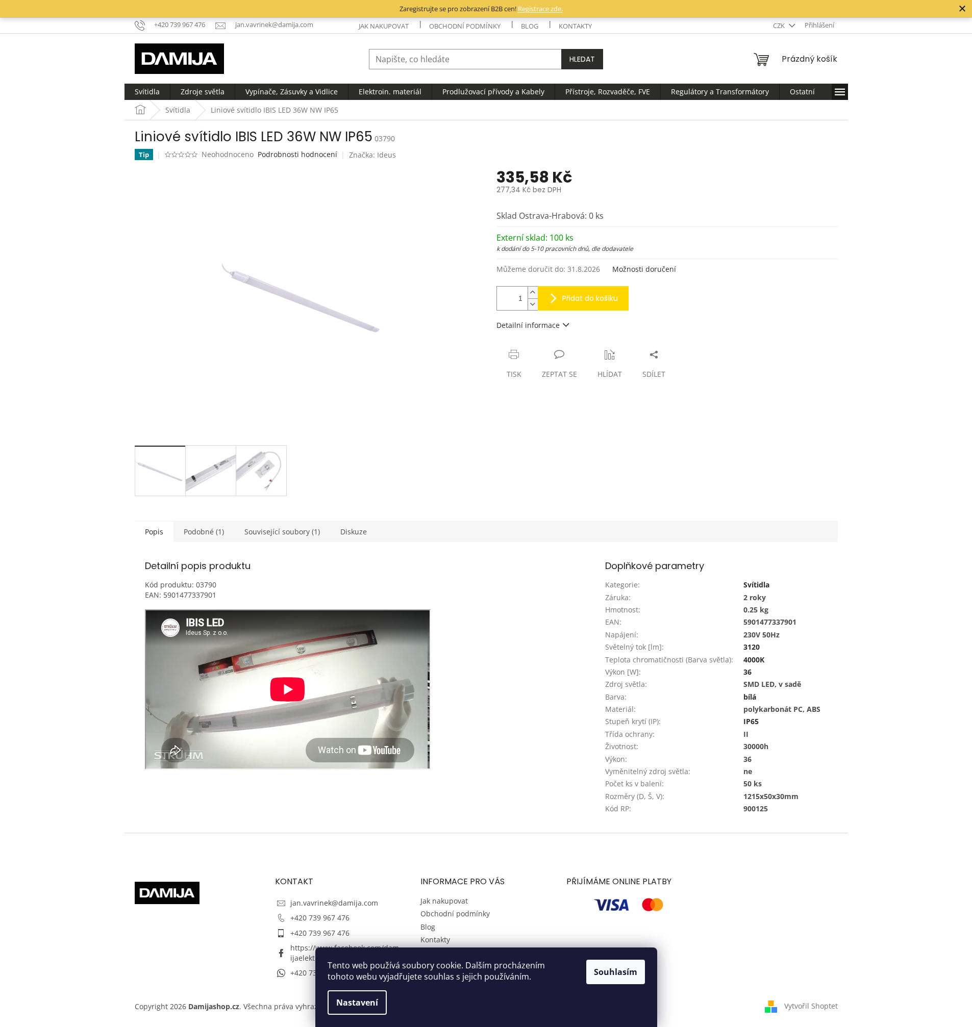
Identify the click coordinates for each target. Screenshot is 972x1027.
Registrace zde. (540, 8)
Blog (529, 26)
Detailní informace (528, 325)
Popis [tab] (154, 531)
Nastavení (357, 1002)
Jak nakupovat (384, 26)
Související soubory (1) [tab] (282, 531)
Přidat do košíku (590, 298)
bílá (749, 697)
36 (747, 672)
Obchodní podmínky (465, 26)
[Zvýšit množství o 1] (533, 292)
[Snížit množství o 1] (533, 304)
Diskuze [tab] (353, 531)
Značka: (372, 155)
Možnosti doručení (644, 269)
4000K (753, 659)
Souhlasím (615, 972)
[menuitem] (147, 92)
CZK (779, 25)
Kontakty (575, 26)
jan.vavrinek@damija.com (334, 903)
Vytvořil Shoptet (811, 1006)
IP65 (751, 721)
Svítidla (756, 584)
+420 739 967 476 (320, 917)
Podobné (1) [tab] (204, 531)
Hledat (582, 59)
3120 (751, 647)
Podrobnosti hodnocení (297, 154)
